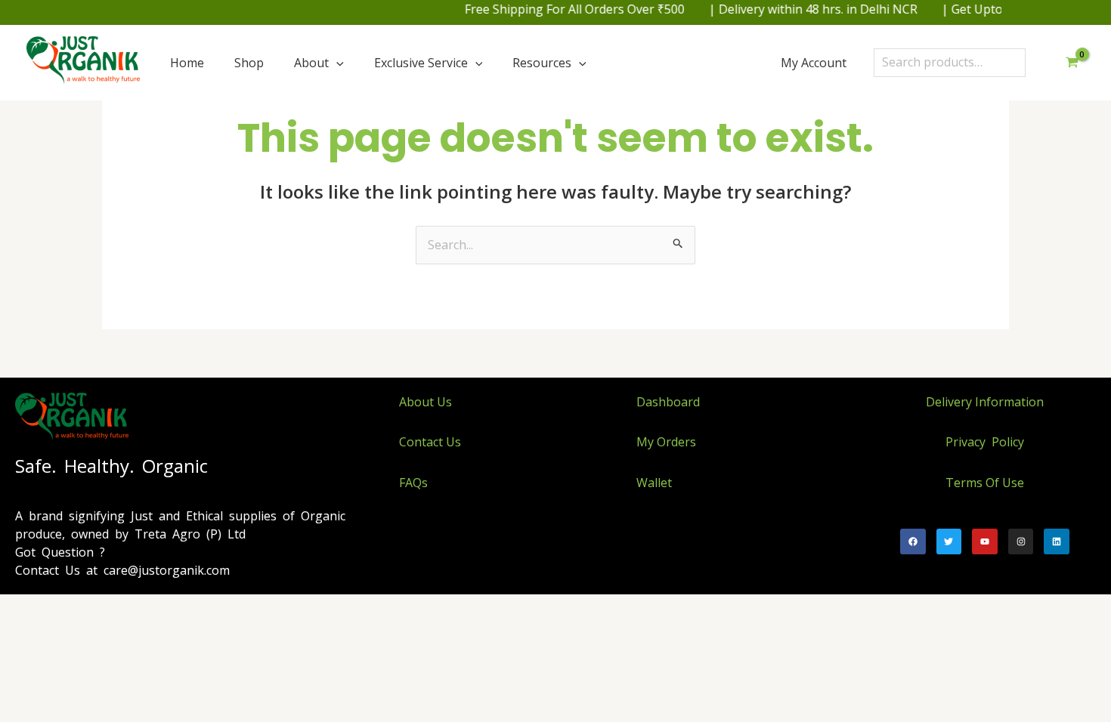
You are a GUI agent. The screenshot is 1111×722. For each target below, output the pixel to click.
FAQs (413, 482)
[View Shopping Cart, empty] (1072, 63)
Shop (249, 62)
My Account (813, 62)
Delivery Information (985, 401)
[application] (336, 62)
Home (187, 62)
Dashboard (668, 401)
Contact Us (430, 442)
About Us (425, 401)
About (311, 62)
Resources (541, 62)
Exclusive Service (421, 62)
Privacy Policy (984, 442)
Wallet (654, 482)
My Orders (666, 442)
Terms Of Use (984, 482)
